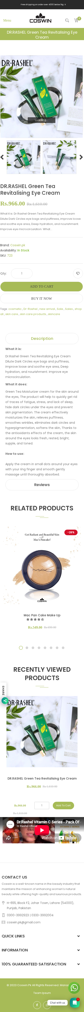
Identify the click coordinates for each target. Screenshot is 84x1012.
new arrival (47, 309)
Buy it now (41, 298)
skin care (11, 314)
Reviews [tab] (42, 484)
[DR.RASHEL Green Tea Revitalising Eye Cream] (23, 157)
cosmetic (15, 309)
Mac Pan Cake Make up (42, 615)
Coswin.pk (17, 245)
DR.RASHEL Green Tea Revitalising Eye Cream (42, 778)
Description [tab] (42, 338)
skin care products (33, 314)
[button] (35, 619)
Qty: (3, 273)
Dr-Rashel (30, 309)
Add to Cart (41, 286)
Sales (69, 309)
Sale (60, 309)
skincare (54, 314)
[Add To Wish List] (78, 273)
